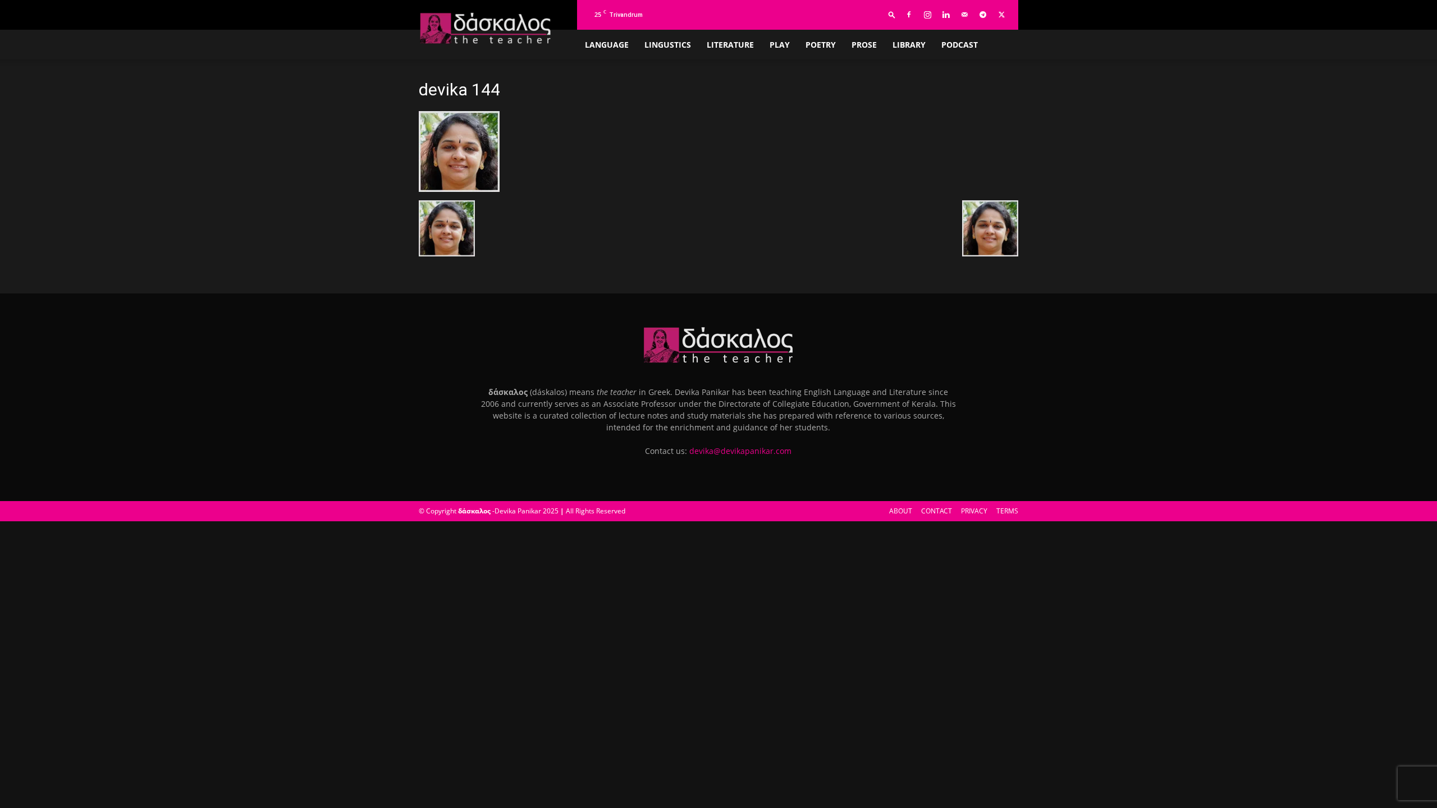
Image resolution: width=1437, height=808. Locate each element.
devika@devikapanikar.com (740, 451)
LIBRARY (909, 44)
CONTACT (936, 511)
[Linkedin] (945, 14)
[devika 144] (459, 189)
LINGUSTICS (667, 44)
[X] (1001, 14)
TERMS (1007, 511)
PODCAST (959, 44)
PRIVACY (974, 511)
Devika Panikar (518, 511)
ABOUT (900, 511)
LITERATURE (730, 44)
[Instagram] (927, 14)
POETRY (821, 44)
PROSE (864, 44)
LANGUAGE (607, 44)
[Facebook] (908, 14)
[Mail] (964, 14)
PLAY (780, 44)
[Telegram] (982, 14)
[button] (892, 14)
